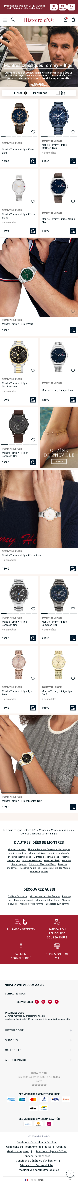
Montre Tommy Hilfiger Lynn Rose (17, 693)
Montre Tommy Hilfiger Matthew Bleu (54, 147)
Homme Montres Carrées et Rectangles (49, 849)
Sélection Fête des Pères (42, 864)
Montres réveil (51, 860)
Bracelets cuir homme (57, 904)
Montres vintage (37, 853)
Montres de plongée (59, 853)
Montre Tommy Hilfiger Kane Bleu (18, 151)
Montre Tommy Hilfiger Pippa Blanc (18, 216)
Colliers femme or (17, 896)
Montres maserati (23, 900)
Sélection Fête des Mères (56, 868)
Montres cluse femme (31, 904)
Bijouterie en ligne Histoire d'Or (19, 830)
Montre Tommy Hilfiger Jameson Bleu (54, 623)
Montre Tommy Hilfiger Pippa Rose (21, 555)
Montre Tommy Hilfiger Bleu (57, 390)
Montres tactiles (17, 853)
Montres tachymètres (19, 857)
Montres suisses (17, 849)
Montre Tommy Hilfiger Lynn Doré (57, 693)
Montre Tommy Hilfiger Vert (17, 324)
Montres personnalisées (46, 857)
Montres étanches (32, 860)
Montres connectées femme (45, 896)
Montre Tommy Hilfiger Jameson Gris (15, 454)
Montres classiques (61, 830)
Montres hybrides (39, 871)
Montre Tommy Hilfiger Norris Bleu (58, 221)
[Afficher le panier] (73, 20)
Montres (43, 830)
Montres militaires (30, 868)
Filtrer (20, 93)
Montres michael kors (47, 900)
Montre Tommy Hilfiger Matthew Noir (15, 385)
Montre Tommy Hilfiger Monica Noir (22, 801)
